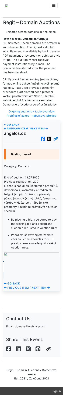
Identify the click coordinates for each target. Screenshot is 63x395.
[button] (56, 139)
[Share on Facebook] (8, 349)
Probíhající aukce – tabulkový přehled (31, 115)
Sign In (56, 391)
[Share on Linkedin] (18, 349)
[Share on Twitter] (28, 349)
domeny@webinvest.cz (30, 326)
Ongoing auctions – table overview (32, 111)
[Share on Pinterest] (38, 349)
